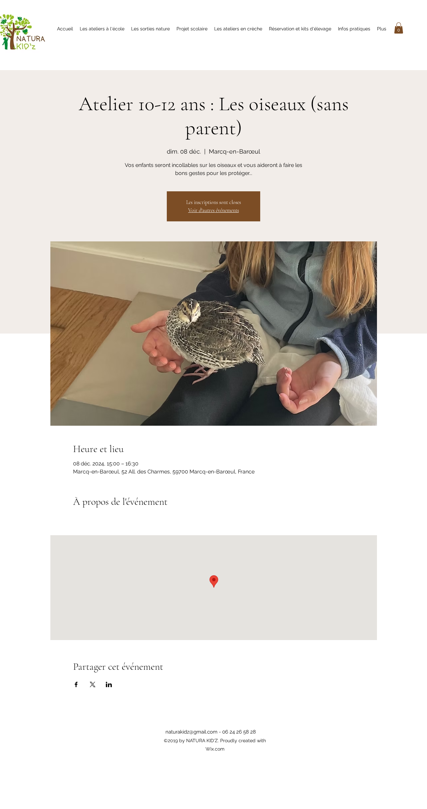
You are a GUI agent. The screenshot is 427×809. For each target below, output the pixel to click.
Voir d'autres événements (213, 210)
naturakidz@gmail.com (191, 732)
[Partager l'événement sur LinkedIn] (109, 684)
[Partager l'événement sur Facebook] (76, 684)
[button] (398, 27)
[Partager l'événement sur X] (92, 684)
